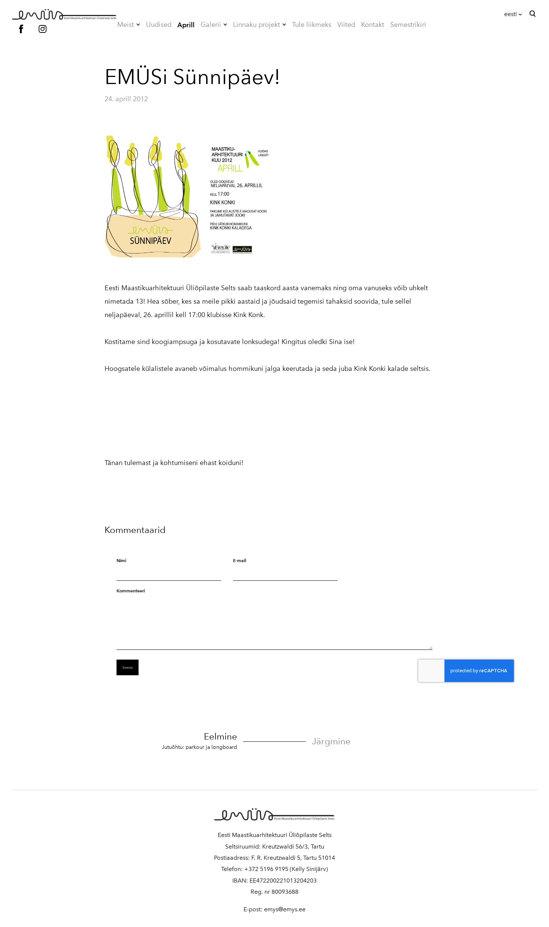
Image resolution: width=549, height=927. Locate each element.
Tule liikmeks (311, 25)
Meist (125, 25)
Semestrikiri (408, 25)
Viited (346, 25)
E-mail (239, 560)
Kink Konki (370, 369)
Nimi (121, 560)
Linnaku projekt (256, 25)
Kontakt (372, 25)
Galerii (211, 25)
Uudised (158, 25)
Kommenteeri (131, 590)
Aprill (186, 25)
